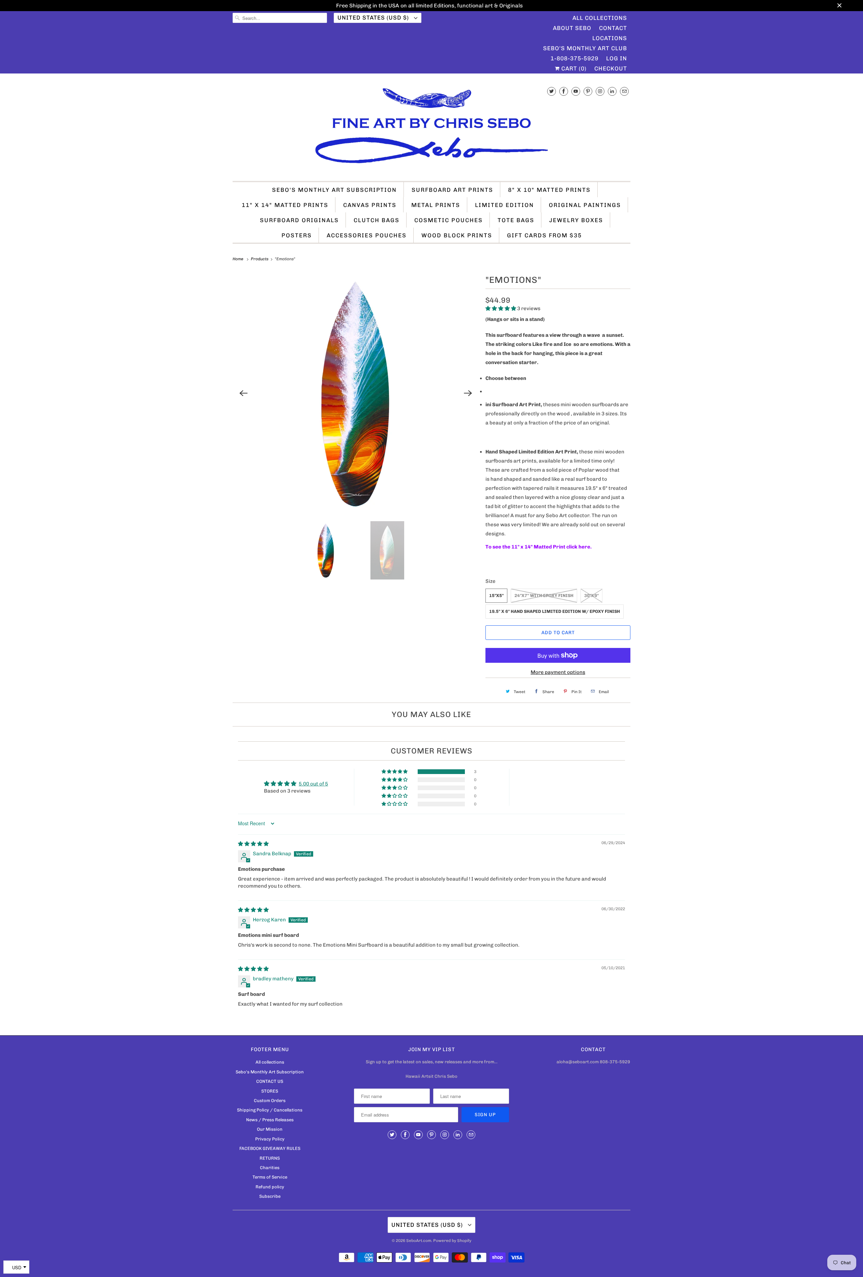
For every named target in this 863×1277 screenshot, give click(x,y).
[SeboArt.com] (431, 129)
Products (260, 259)
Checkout (610, 68)
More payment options (558, 672)
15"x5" (496, 595)
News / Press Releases (270, 1119)
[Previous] (243, 393)
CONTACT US (269, 1081)
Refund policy (270, 1186)
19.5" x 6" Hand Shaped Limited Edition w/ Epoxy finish (554, 611)
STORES (269, 1091)
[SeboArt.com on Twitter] (551, 91)
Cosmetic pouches (448, 220)
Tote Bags (516, 220)
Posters (296, 235)
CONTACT (613, 28)
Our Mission (269, 1129)
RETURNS (270, 1158)
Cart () (573, 68)
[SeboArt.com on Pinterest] (588, 91)
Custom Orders (270, 1100)
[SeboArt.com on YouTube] (575, 91)
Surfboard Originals (299, 220)
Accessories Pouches (367, 235)
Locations (609, 38)
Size (490, 581)
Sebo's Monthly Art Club (585, 48)
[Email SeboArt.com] (624, 91)
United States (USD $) (374, 17)
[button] (501, 308)
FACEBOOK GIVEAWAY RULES (269, 1148)
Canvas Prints (369, 205)
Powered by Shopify (452, 1240)
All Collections (599, 17)
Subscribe (269, 1196)
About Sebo (572, 28)
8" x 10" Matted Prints (549, 189)
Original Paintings (585, 205)
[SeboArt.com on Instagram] (600, 91)
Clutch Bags (376, 220)
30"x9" (591, 595)
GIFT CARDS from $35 (544, 235)
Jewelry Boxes (576, 220)
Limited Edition (504, 205)
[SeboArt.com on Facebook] (563, 91)
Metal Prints (435, 205)
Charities (269, 1167)
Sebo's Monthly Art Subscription (334, 189)
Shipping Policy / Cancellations (269, 1109)
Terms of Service (269, 1177)
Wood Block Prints (456, 235)
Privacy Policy (270, 1138)
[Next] (467, 393)
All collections (270, 1062)
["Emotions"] (355, 393)
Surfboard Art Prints (452, 189)
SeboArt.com (418, 1240)
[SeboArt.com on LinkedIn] (612, 91)
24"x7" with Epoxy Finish (543, 595)
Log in (616, 58)
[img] (253, 844)
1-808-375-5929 (574, 58)
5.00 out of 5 (313, 784)
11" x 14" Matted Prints (285, 205)
